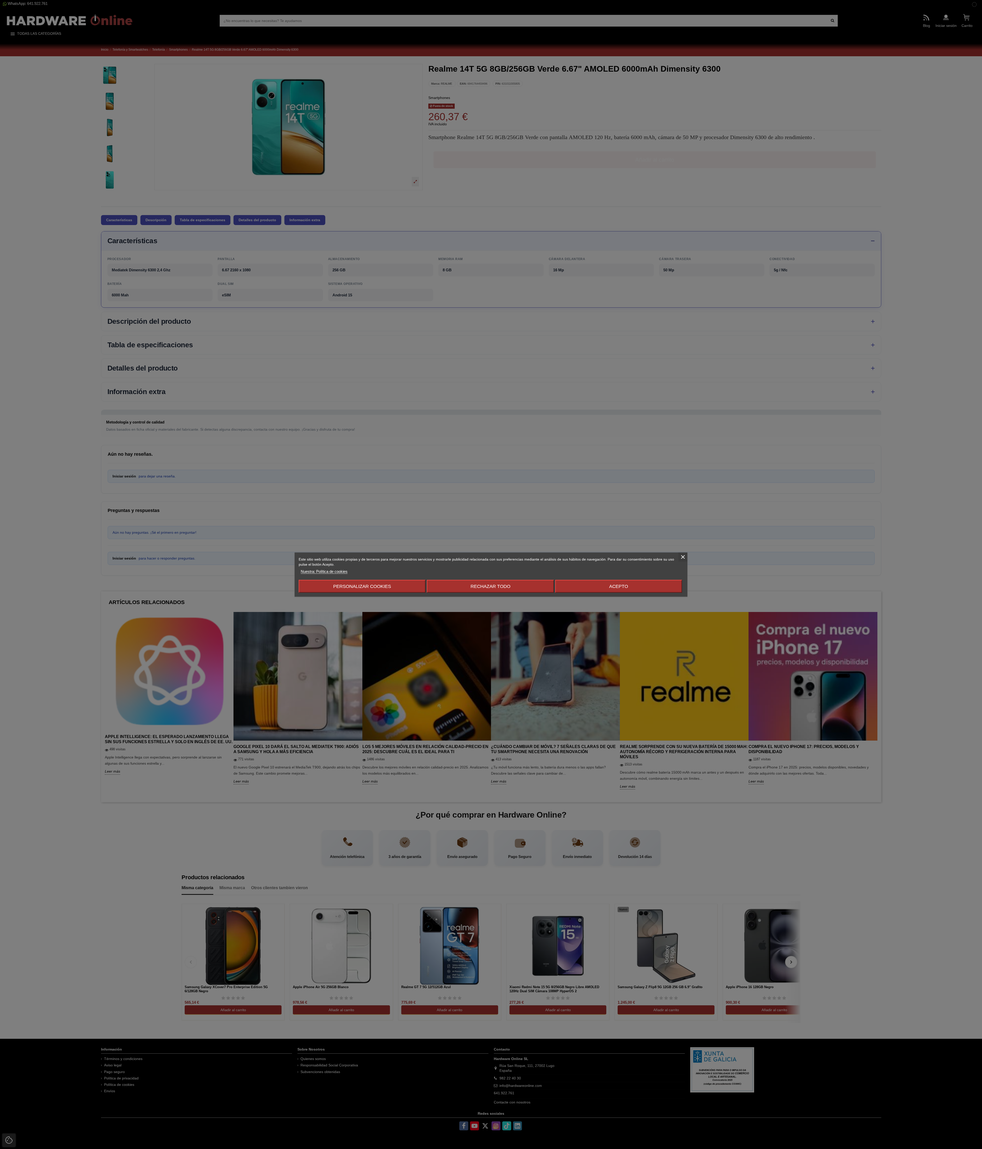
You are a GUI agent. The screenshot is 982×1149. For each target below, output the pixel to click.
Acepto (618, 586)
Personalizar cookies (362, 586)
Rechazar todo (490, 586)
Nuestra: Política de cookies (324, 571)
